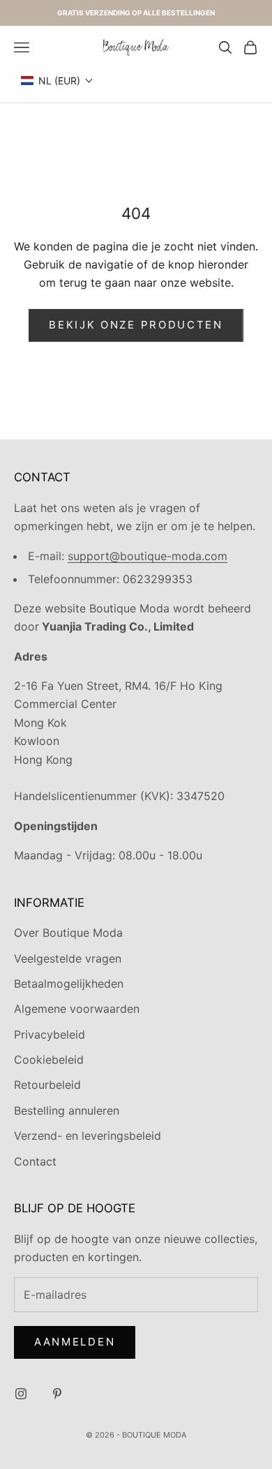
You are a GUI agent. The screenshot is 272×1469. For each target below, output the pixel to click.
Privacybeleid (49, 1034)
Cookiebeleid (49, 1060)
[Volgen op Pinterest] (57, 1394)
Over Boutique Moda (68, 933)
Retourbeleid (47, 1085)
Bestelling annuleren (66, 1110)
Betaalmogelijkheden (68, 983)
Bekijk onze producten (136, 324)
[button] (57, 80)
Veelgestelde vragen (67, 958)
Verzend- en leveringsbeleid (87, 1136)
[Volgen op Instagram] (21, 1394)
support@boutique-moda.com (147, 556)
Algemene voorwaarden (76, 1009)
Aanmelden (74, 1341)
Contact (35, 1161)
